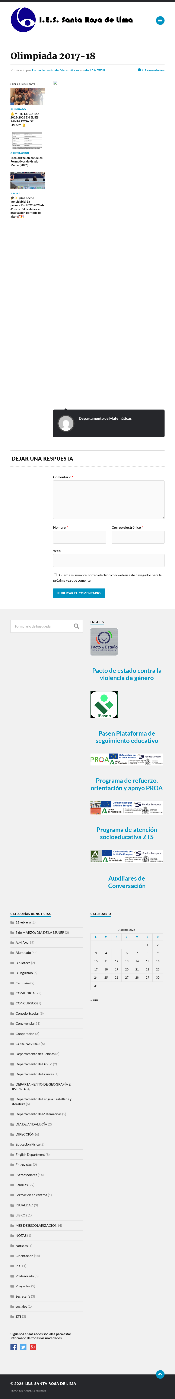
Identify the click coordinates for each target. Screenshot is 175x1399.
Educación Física (28, 1144)
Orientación (24, 1256)
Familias (22, 1185)
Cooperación (25, 1034)
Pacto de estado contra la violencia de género (127, 674)
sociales (21, 1306)
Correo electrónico (127, 527)
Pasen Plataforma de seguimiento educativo (127, 737)
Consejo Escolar (27, 1013)
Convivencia (25, 1023)
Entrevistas (24, 1164)
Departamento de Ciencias (35, 1054)
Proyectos (23, 1286)
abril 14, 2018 (94, 70)
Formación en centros (31, 1195)
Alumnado (23, 952)
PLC (19, 1266)
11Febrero (23, 922)
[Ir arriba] (160, 1374)
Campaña (23, 983)
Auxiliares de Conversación (127, 882)
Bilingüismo (24, 973)
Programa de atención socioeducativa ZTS (126, 833)
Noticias (22, 1246)
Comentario (63, 477)
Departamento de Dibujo (34, 1064)
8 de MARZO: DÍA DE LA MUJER (40, 932)
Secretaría (23, 1296)
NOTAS (21, 1235)
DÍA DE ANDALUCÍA (31, 1124)
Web (57, 550)
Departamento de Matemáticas (55, 70)
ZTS (18, 1316)
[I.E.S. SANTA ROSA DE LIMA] (73, 31)
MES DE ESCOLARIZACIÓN (36, 1225)
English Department (30, 1154)
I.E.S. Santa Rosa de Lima (50, 1383)
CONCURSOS (26, 1003)
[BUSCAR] (76, 626)
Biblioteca (23, 963)
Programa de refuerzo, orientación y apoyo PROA (127, 784)
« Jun (94, 1000)
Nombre (60, 527)
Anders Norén (35, 1390)
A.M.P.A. (22, 942)
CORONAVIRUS (28, 1044)
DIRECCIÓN (25, 1134)
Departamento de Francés (35, 1074)
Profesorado (25, 1276)
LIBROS (21, 1215)
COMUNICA (25, 993)
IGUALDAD (24, 1205)
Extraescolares (26, 1175)
